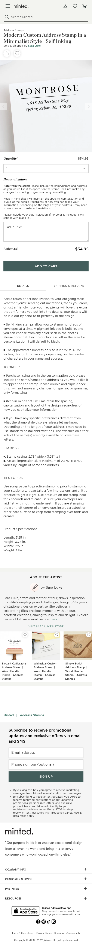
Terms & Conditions (22, 933)
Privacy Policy (44, 933)
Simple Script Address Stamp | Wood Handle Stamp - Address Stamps (76, 671)
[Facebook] (38, 921)
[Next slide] (88, 106)
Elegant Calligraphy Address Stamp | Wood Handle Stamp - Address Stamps (14, 671)
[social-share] (6, 53)
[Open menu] (7, 6)
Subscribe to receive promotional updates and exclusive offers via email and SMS (45, 736)
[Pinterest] (43, 921)
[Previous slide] (3, 106)
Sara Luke (34, 45)
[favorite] (17, 53)
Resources (13, 898)
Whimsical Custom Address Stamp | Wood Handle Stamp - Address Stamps (45, 671)
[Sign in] (65, 6)
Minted (8, 715)
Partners (12, 888)
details (23, 285)
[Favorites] (74, 6)
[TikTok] (48, 921)
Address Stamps (32, 715)
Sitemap (59, 933)
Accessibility (73, 933)
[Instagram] (53, 921)
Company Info (15, 869)
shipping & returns (69, 285)
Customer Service (18, 879)
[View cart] (84, 6)
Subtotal (10, 249)
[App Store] (26, 911)
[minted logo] (21, 6)
